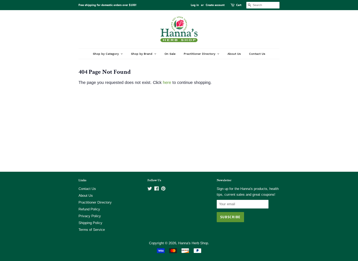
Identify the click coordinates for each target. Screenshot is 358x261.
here (167, 82)
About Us (86, 196)
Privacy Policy (90, 216)
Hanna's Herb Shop (193, 243)
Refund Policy (89, 209)
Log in (195, 5)
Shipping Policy (90, 223)
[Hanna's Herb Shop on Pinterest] (163, 189)
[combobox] (262, 5)
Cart (238, 5)
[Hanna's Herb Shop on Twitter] (150, 189)
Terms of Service (92, 230)
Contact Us (87, 189)
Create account (215, 5)
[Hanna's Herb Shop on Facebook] (156, 189)
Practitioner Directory (95, 202)
